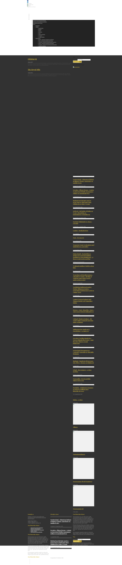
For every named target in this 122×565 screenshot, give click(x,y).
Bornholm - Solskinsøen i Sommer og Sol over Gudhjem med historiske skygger (83, 389)
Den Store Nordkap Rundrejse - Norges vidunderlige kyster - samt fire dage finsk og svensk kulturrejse (83, 341)
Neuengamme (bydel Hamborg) (82, 481)
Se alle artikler (41, 37)
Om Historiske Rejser (34, 19)
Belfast (39, 29)
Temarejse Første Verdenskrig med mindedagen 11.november (83, 246)
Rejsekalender (33, 14)
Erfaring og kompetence (35, 528)
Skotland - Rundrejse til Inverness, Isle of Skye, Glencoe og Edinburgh (83, 362)
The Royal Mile (34, 69)
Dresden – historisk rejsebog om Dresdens (47, 44)
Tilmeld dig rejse (33, 15)
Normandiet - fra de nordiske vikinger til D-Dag (82, 379)
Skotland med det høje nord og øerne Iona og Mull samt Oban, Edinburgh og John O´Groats (82, 202)
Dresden (40, 32)
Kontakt (31, 18)
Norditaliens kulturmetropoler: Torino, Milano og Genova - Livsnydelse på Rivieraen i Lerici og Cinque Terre (83, 289)
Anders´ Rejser (34, 531)
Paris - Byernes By (78, 238)
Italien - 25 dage (78, 400)
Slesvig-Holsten (41, 34)
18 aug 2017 (30, 62)
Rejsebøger (38, 38)
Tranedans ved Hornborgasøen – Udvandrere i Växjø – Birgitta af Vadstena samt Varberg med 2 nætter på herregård (83, 277)
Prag (39, 33)
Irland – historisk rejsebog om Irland (46, 43)
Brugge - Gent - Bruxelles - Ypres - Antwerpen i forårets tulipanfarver (83, 311)
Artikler (37, 27)
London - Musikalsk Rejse (80, 230)
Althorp (75, 427)
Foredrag (37, 25)
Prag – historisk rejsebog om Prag (45, 40)
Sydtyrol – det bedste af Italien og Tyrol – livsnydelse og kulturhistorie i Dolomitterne (83, 212)
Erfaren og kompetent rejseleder (40, 21)
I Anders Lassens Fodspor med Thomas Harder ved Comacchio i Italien (82, 301)
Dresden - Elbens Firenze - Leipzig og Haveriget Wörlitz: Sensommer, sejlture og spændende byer (83, 191)
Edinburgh (32, 59)
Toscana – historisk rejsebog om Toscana (47, 42)
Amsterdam (40, 28)
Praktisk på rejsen (34, 16)
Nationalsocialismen (79, 454)
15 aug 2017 (30, 72)
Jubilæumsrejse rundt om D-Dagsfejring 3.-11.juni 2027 (81, 330)
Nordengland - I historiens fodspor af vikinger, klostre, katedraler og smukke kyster (83, 181)
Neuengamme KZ (78, 509)
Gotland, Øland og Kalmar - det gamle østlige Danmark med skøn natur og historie (83, 320)
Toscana (40, 35)
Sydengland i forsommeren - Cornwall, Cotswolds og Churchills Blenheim (83, 352)
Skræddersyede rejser (38, 23)
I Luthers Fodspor (42, 46)
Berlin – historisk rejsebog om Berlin (46, 39)
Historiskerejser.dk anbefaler (36, 532)
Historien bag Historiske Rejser (39, 20)
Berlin (39, 30)
